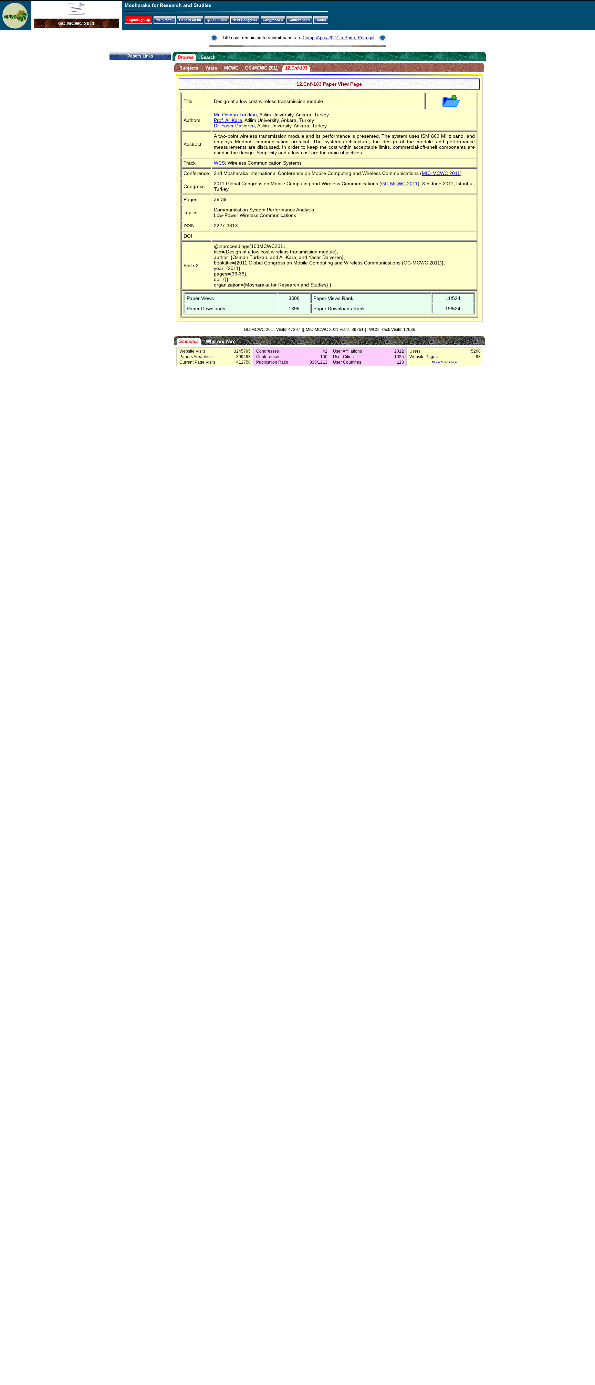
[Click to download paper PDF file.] (451, 105)
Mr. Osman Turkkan (235, 114)
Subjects (188, 68)
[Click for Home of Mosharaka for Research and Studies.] (15, 27)
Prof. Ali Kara (228, 120)
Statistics (189, 341)
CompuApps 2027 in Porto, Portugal (338, 37)
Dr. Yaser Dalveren (234, 125)
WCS (219, 163)
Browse (186, 57)
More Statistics (444, 362)
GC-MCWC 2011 (261, 68)
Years (211, 68)
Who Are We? (220, 341)
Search (208, 57)
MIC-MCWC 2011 (441, 173)
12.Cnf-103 (296, 68)
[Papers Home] (76, 13)
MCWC (231, 68)
